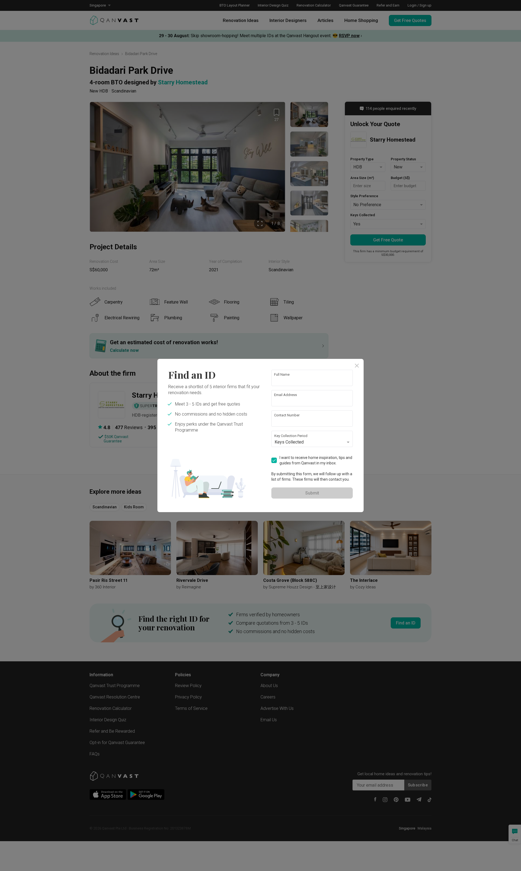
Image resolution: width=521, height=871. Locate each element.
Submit (312, 493)
